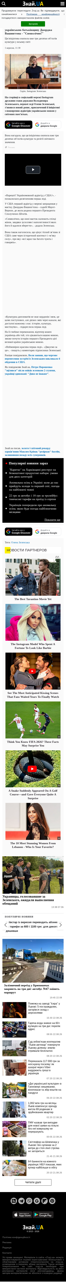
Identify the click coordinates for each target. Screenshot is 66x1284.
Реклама (6, 1242)
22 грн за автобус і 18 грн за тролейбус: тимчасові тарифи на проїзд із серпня (33, 497)
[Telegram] (21, 1201)
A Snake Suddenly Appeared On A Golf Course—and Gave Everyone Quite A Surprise (32, 794)
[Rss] (14, 1201)
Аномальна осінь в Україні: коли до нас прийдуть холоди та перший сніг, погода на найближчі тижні (34, 486)
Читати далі (33, 1182)
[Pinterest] (52, 1201)
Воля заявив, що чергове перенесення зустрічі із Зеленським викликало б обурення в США (32, 358)
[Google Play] (43, 1214)
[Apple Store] (22, 1214)
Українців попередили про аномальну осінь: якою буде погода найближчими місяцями (32, 508)
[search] (3, 3)
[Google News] (37, 1201)
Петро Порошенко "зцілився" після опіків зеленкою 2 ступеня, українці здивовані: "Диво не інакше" (30, 370)
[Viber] (29, 1201)
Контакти (7, 1253)
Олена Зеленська (20, 542)
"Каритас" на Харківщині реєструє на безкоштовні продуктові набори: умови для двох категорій (33, 473)
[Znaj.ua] (33, 3)
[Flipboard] (44, 1201)
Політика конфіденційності (16, 1237)
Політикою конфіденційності (43, 14)
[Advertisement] (33, 279)
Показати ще (52, 519)
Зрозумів (33, 24)
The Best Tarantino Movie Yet (32, 599)
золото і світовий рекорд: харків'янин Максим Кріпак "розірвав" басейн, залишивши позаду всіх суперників (32, 451)
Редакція (7, 1247)
